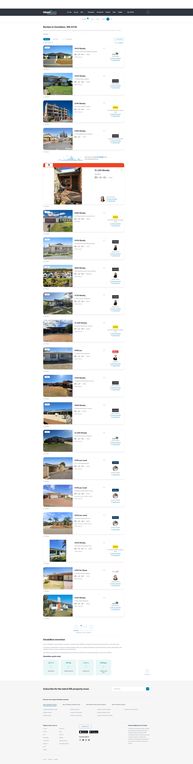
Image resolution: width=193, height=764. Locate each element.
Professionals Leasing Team (115, 139)
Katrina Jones (115, 252)
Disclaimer (50, 759)
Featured (121, 42)
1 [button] (81, 627)
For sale (69, 12)
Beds (98, 19)
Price (92, 19)
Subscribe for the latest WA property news (66, 688)
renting (60, 644)
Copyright (56, 759)
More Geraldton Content (50, 704)
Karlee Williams (115, 581)
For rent (76, 12)
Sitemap (61, 737)
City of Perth (130, 12)
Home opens (63, 39)
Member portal (85, 726)
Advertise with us (63, 740)
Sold (82, 12)
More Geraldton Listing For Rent (71, 704)
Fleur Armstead (111, 197)
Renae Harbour (115, 440)
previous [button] (76, 627)
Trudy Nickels (115, 56)
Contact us (61, 728)
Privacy (44, 759)
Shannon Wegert (115, 472)
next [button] (91, 627)
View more (45, 34)
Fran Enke (115, 362)
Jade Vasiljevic (115, 84)
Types (103, 19)
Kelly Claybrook (115, 385)
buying (56, 644)
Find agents (91, 12)
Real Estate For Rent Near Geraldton (96, 704)
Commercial (100, 12)
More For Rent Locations (118, 704)
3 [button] (86, 627)
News (60, 731)
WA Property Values (64, 743)
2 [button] (83, 627)
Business (108, 12)
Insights (120, 12)
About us (61, 734)
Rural (114, 12)
